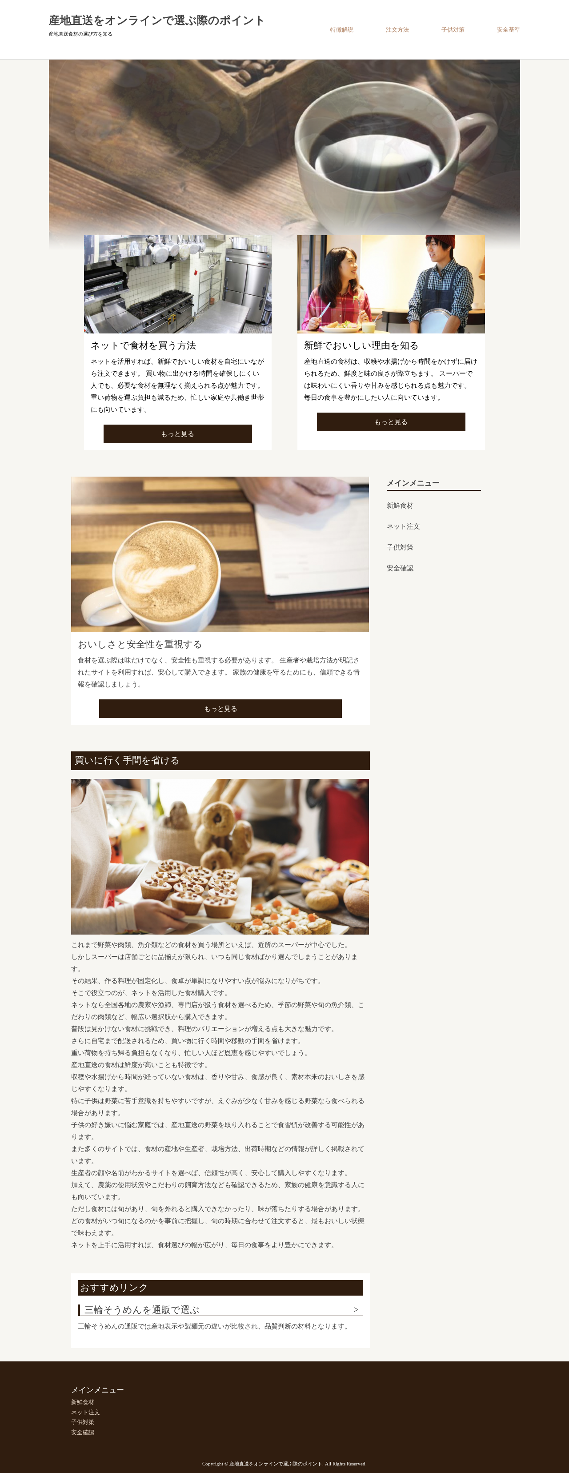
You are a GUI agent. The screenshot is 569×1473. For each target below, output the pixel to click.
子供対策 (453, 29)
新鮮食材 (400, 506)
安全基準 (508, 29)
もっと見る (177, 433)
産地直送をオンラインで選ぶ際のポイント (157, 20)
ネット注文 (403, 526)
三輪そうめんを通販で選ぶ (142, 1309)
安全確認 (400, 568)
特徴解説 (341, 29)
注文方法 (397, 29)
